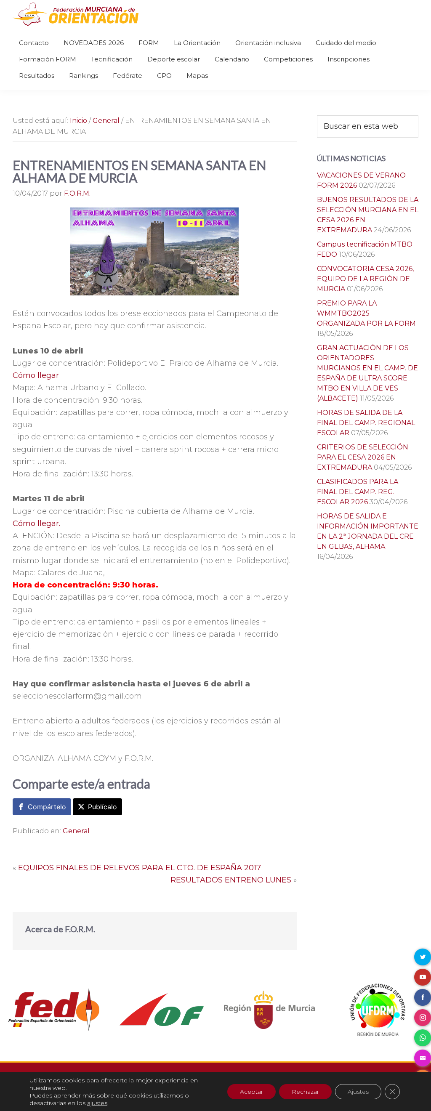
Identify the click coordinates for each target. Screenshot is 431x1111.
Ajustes (358, 1091)
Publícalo (102, 807)
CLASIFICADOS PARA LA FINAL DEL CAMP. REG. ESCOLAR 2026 (357, 492)
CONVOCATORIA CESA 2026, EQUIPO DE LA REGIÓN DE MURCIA (365, 279)
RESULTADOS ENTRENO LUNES (230, 880)
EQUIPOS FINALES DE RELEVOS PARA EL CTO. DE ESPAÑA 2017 (139, 867)
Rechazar (305, 1091)
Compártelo (47, 807)
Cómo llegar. (36, 523)
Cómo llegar (36, 375)
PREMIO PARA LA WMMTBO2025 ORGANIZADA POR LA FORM (366, 313)
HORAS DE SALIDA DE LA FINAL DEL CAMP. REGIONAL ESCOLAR (366, 423)
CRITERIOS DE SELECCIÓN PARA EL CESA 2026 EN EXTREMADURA (362, 457)
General (76, 831)
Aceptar (251, 1091)
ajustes (97, 1103)
